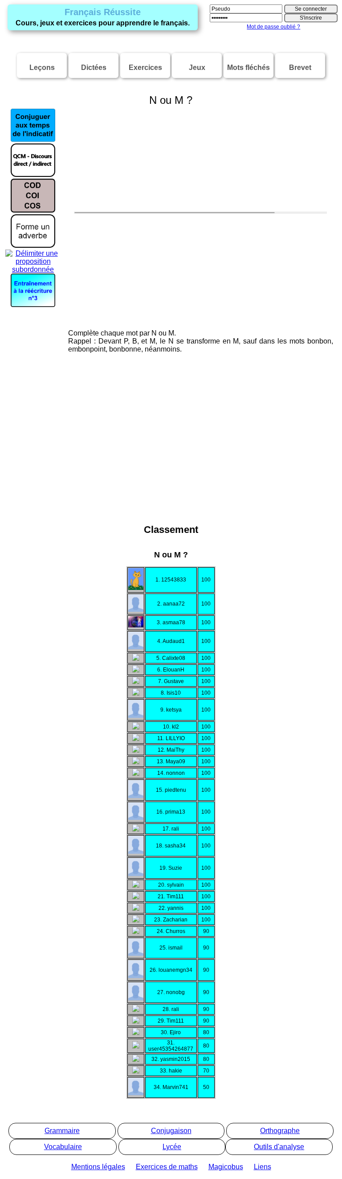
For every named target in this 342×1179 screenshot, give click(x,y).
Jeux (197, 67)
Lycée (172, 1146)
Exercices (145, 67)
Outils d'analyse (279, 1146)
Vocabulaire (63, 1146)
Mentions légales (98, 1167)
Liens (262, 1167)
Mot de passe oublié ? (273, 27)
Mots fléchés (248, 67)
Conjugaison (171, 1130)
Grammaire (62, 1130)
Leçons (42, 67)
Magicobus (225, 1167)
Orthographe (280, 1130)
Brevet (300, 67)
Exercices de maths (167, 1167)
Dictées (93, 67)
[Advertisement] (171, 453)
